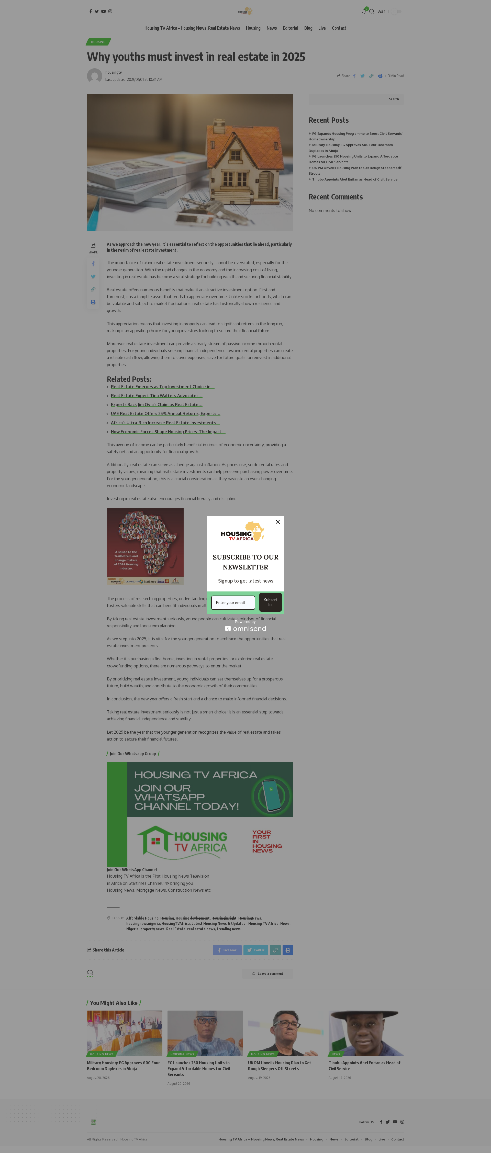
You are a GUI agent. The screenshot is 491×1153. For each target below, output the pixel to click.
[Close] (278, 522)
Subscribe (270, 602)
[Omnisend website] (245, 625)
